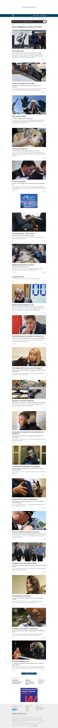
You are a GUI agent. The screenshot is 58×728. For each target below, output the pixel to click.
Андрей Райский (40, 121)
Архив (27, 707)
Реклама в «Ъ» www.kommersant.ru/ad (29, 7)
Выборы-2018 (15, 310)
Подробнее (35, 725)
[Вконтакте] (15, 714)
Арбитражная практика (38, 54)
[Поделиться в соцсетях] (44, 59)
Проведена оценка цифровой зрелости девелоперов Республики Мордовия (17, 682)
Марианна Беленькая (25, 90)
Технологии (32, 153)
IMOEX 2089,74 (27, 18)
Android (37, 705)
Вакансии (27, 710)
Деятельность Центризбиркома (39, 373)
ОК (44, 21)
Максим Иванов (26, 310)
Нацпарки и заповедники (38, 633)
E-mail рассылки (39, 709)
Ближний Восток (35, 88)
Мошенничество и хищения (40, 439)
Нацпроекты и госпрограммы (25, 188)
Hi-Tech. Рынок (32, 152)
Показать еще (29, 673)
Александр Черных (24, 668)
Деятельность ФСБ (37, 666)
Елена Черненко (23, 602)
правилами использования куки (28, 21)
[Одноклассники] (20, 714)
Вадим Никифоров (40, 340)
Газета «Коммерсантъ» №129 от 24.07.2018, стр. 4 (21, 439)
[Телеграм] (13, 714)
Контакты (27, 708)
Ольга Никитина (26, 635)
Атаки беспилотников (40, 18)
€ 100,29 (19, 18)
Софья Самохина (15, 341)
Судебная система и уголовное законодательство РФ (21, 56)
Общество (31, 633)
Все (19, 677)
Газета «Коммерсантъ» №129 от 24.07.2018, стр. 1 (21, 54)
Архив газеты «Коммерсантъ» (30, 57)
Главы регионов (37, 404)
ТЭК (36, 121)
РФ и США (33, 18)
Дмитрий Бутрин (15, 57)
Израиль (40, 88)
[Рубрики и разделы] (45, 15)
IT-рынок (14, 153)
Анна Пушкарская (40, 56)
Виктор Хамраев (15, 374)
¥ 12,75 (22, 18)
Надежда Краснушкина (23, 269)
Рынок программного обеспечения (23, 153)
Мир (30, 88)
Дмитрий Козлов (15, 122)
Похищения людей (39, 504)
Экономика (32, 54)
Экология (32, 188)
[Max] (24, 714)
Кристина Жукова (37, 153)
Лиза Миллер (20, 310)
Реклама (27, 709)
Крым (35, 340)
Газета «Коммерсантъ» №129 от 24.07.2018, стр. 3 (21, 308)
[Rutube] (22, 714)
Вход (41, 15)
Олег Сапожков (21, 57)
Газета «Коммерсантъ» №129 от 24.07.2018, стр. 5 (21, 568)
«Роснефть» (39, 120)
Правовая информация (40, 708)
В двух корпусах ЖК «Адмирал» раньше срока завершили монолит (43, 682)
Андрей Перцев (19, 405)
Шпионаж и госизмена (16, 602)
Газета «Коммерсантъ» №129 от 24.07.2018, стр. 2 (21, 186)
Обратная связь (39, 707)
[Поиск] (43, 15)
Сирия (20, 90)
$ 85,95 (15, 18)
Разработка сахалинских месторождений (27, 121)
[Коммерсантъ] (13, 15)
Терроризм (38, 471)
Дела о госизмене (39, 601)
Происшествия (32, 439)
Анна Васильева (19, 635)
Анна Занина (34, 56)
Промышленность (33, 120)
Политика (31, 308)
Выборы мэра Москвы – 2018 (39, 308)
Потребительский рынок (40, 152)
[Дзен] (17, 714)
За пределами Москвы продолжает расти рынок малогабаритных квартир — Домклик (30, 683)
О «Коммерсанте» (29, 705)
